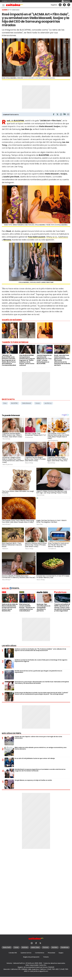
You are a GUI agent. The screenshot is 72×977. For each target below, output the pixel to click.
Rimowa (7, 239)
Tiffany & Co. (51, 237)
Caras (16, 947)
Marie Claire (35, 947)
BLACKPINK (14, 403)
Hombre (54, 947)
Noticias (25, 947)
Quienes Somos (26, 953)
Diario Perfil (6, 947)
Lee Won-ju (48, 403)
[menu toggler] (3, 5)
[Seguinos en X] (68, 4)
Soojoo (38, 403)
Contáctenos (39, 953)
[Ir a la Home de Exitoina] (14, 5)
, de (15, 120)
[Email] (68, 114)
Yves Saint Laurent (36, 237)
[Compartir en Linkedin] (65, 114)
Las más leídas (9, 645)
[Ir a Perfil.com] (66, 2)
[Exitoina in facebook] (64, 4)
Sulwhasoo (63, 237)
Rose (5, 403)
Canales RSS (13, 953)
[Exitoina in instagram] (60, 4)
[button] (66, 41)
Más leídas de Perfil (11, 733)
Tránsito (46, 957)
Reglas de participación (31, 957)
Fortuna (45, 947)
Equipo (61, 953)
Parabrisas (64, 947)
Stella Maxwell (26, 403)
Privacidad (51, 953)
